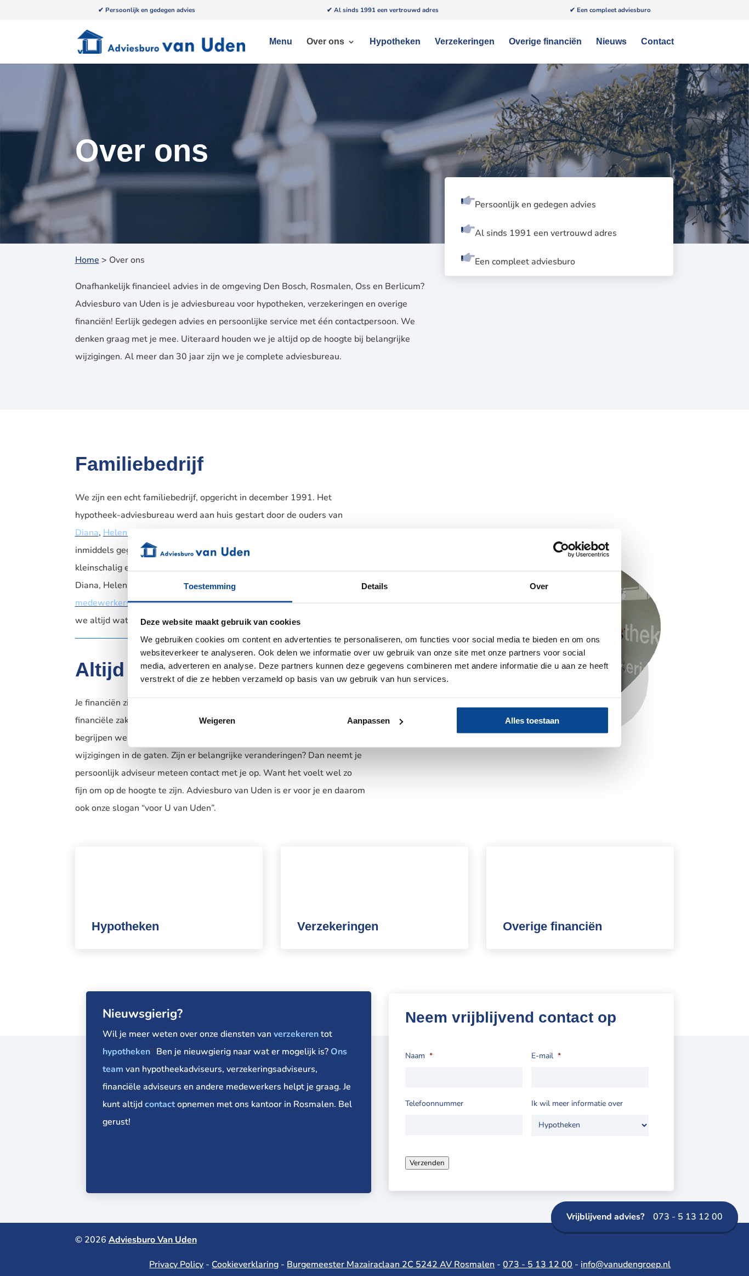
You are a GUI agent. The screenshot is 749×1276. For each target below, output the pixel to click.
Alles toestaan (532, 720)
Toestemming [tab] (210, 585)
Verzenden (427, 1163)
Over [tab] (539, 585)
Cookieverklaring (245, 1264)
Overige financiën (545, 42)
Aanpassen (368, 720)
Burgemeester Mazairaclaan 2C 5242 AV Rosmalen (391, 1264)
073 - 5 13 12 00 (644, 1217)
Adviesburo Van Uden (153, 1240)
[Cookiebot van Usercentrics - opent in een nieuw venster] (561, 549)
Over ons (325, 42)
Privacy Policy (176, 1264)
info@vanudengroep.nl (626, 1264)
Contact (657, 42)
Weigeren (217, 720)
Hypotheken (395, 42)
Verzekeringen (465, 42)
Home (87, 260)
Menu (280, 42)
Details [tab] (374, 585)
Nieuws (611, 42)
